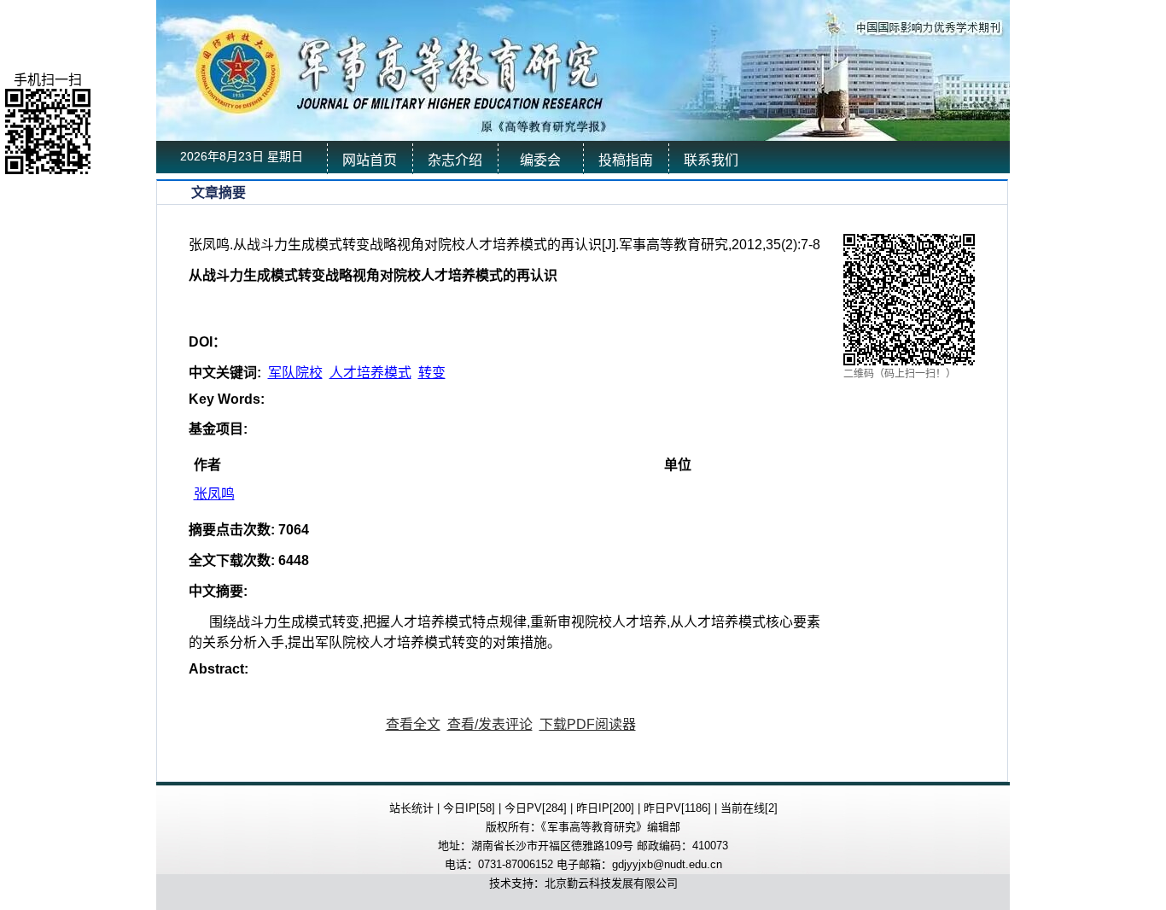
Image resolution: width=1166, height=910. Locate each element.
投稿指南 (625, 160)
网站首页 (369, 160)
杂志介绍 (455, 160)
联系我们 (711, 160)
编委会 (540, 160)
